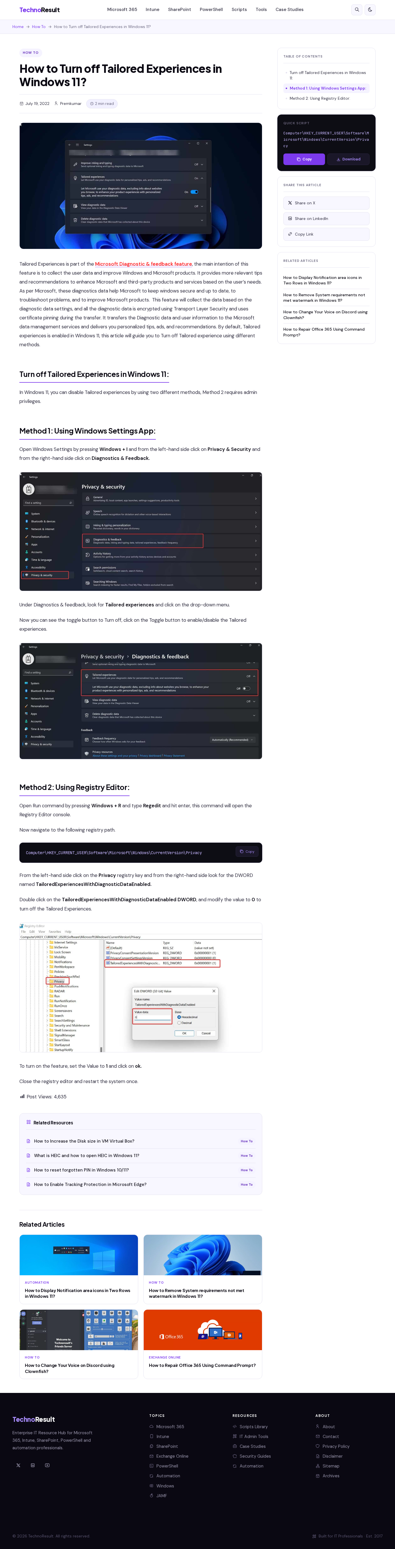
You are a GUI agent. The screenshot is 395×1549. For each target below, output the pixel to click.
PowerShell (211, 9)
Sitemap (331, 1466)
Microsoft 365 (122, 9)
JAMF (161, 1495)
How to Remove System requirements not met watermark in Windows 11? (324, 297)
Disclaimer (333, 1456)
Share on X (305, 203)
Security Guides (255, 1456)
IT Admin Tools (254, 1436)
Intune (152, 9)
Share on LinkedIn (311, 218)
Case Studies (290, 9)
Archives (331, 1475)
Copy (250, 851)
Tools (261, 9)
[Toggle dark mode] (370, 9)
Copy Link (304, 234)
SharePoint (179, 9)
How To (39, 26)
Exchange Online (172, 1456)
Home (18, 26)
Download (351, 159)
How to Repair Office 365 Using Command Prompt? (324, 332)
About (329, 1426)
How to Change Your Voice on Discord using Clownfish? (325, 314)
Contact (331, 1436)
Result (39, 10)
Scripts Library (254, 1426)
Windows (165, 1486)
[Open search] (356, 9)
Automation (168, 1475)
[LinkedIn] (32, 1466)
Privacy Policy (336, 1446)
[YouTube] (47, 1466)
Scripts (239, 9)
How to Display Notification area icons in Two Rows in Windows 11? (322, 280)
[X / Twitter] (18, 1466)
